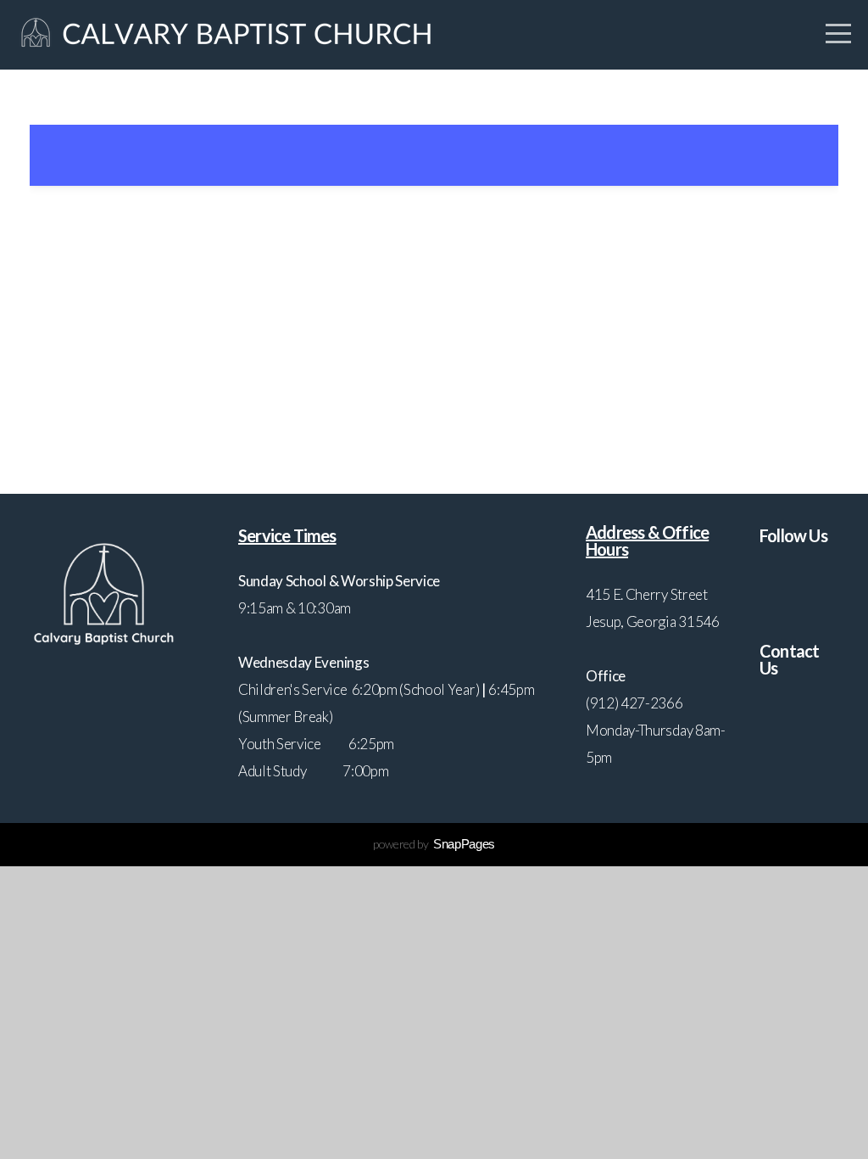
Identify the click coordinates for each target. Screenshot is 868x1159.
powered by (434, 844)
